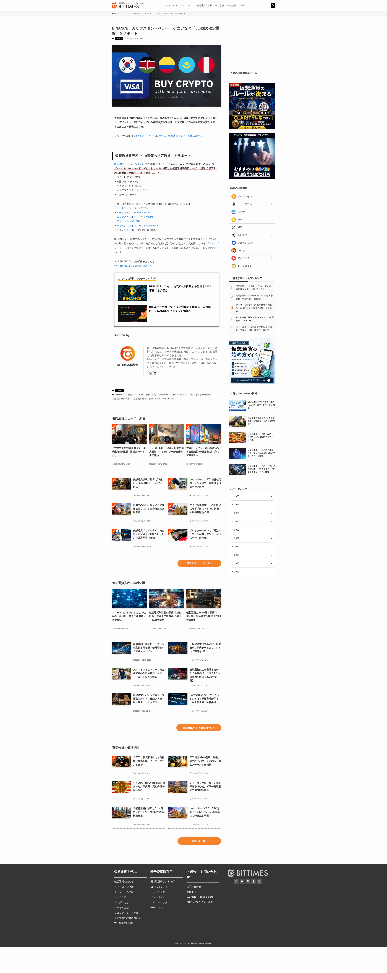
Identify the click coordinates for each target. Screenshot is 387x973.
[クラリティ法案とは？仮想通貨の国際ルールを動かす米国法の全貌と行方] (252, 128)
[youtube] (155, 373)
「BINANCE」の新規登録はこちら (136, 265)
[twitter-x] (150, 373)
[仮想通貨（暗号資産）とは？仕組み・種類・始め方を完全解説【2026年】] (252, 383)
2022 (236, 530)
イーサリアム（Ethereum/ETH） (134, 212)
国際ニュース (154, 399)
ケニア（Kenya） (180, 395)
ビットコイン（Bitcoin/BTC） (133, 208)
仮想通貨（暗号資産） (122, 399)
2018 (236, 563)
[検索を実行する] (273, 5)
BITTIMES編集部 (127, 364)
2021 (236, 538)
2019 (236, 555)
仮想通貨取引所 (140, 399)
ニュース (118, 39)
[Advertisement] (252, 45)
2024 (236, 513)
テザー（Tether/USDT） (130, 221)
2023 (236, 521)
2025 (236, 504)
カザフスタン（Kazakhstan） (158, 395)
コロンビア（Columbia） (200, 395)
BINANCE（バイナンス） (128, 164)
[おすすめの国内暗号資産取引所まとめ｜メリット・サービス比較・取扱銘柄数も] (252, 178)
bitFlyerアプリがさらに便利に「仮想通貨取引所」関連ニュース (168, 135)
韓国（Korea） (169, 399)
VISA (141, 395)
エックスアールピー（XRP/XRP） (135, 217)
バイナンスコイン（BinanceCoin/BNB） (139, 225)
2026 (236, 496)
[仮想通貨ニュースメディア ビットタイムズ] (125, 5)
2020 (236, 546)
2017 (236, 572)
